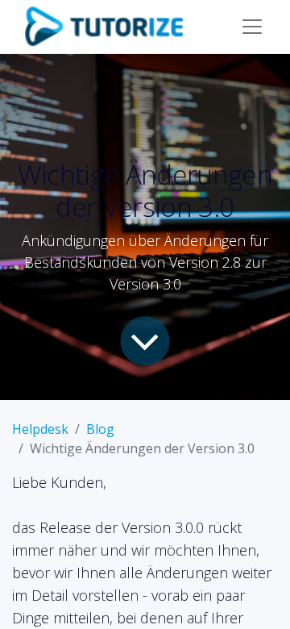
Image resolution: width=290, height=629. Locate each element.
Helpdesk (40, 429)
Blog (100, 429)
